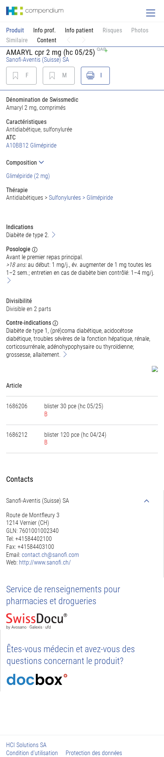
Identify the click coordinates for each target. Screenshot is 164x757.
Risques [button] (112, 30)
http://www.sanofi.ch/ (45, 562)
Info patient (79, 30)
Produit (15, 30)
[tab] (82, 162)
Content (46, 40)
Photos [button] (139, 30)
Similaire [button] (17, 40)
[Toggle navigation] (150, 13)
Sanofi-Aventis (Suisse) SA (37, 59)
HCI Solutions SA (26, 745)
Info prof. (44, 30)
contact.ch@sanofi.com (50, 554)
